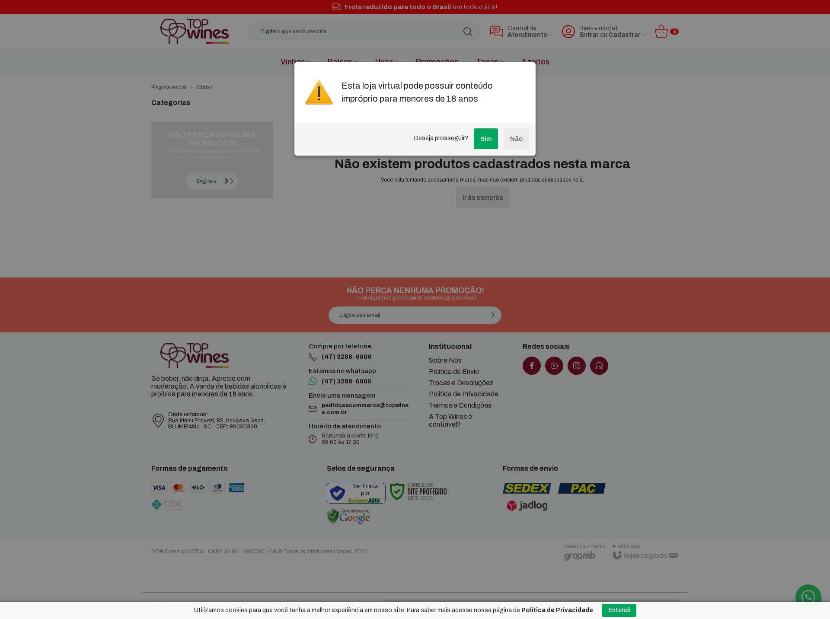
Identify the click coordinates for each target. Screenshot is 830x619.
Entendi (619, 610)
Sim (486, 138)
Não (516, 138)
